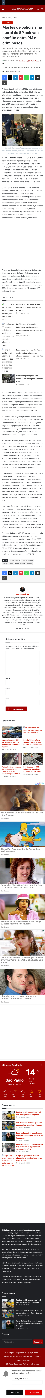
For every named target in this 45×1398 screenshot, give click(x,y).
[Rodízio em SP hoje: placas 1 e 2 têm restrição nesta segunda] (8, 1115)
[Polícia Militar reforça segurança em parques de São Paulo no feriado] (33, 732)
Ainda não (15, 1392)
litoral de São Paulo (27, 560)
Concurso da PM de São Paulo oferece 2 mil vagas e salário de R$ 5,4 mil (28, 307)
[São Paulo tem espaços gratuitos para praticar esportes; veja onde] (8, 1125)
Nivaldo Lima (22, 594)
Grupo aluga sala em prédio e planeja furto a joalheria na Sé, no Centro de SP (29, 1158)
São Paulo (9, 1364)
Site (7, 698)
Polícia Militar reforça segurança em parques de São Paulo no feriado (32, 742)
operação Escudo (8, 563)
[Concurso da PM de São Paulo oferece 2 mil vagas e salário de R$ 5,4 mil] (8, 312)
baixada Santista (15, 560)
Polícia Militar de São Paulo (23, 563)
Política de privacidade (31, 1364)
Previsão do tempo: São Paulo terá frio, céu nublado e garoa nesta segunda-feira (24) (29, 1146)
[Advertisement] (22, 245)
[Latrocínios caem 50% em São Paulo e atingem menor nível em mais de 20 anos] (12, 732)
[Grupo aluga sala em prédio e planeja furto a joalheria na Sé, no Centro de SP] (8, 1160)
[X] (10, 77)
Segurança (13, 17)
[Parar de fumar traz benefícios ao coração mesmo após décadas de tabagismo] (8, 1136)
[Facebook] (4, 77)
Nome (8, 678)
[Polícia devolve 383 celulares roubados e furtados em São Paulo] (33, 758)
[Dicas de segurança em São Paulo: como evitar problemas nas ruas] (8, 378)
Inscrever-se (33, 1392)
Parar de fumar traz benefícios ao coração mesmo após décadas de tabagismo (29, 1135)
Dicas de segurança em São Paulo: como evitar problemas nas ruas (29, 379)
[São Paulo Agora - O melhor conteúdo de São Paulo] (22, 8)
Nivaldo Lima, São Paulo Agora (29, 61)
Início (6, 17)
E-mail (9, 688)
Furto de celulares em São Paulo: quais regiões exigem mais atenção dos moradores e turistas (29, 353)
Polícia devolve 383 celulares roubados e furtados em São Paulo (32, 769)
